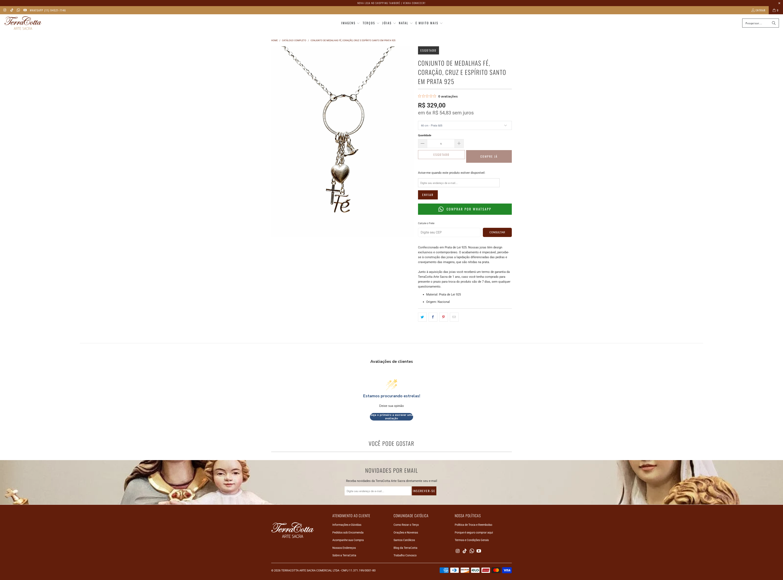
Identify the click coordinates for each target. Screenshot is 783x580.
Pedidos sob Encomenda (348, 532)
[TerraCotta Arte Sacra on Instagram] (5, 10)
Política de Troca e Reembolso (473, 524)
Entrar (761, 10)
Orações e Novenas (406, 532)
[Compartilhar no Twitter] (422, 317)
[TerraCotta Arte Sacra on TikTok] (11, 10)
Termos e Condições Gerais (472, 540)
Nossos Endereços (344, 547)
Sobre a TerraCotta (344, 555)
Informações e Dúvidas (346, 524)
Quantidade (424, 135)
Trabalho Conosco (405, 555)
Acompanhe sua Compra (348, 540)
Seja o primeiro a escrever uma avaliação (391, 417)
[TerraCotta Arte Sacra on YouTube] (25, 10)
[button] (350, 23)
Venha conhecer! (414, 3)
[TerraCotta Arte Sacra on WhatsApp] (18, 10)
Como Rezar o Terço (406, 524)
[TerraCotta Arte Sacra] (23, 23)
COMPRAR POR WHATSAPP (468, 209)
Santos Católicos (404, 540)
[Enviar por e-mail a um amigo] (454, 317)
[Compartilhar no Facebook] (433, 317)
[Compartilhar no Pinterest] (443, 317)
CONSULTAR (497, 232)
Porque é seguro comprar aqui (474, 532)
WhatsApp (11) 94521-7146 (48, 10)
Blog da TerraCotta (405, 547)
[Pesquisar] (774, 23)
